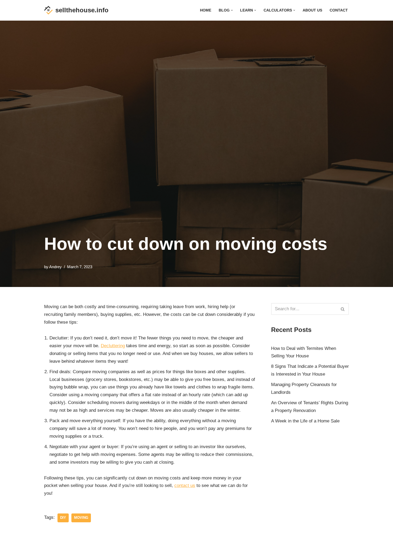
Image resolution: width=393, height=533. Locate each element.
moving (81, 518)
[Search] (343, 309)
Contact (339, 10)
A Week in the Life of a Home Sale (305, 421)
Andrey (55, 266)
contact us (184, 485)
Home (205, 10)
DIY (63, 518)
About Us (312, 10)
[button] (232, 10)
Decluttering (113, 345)
